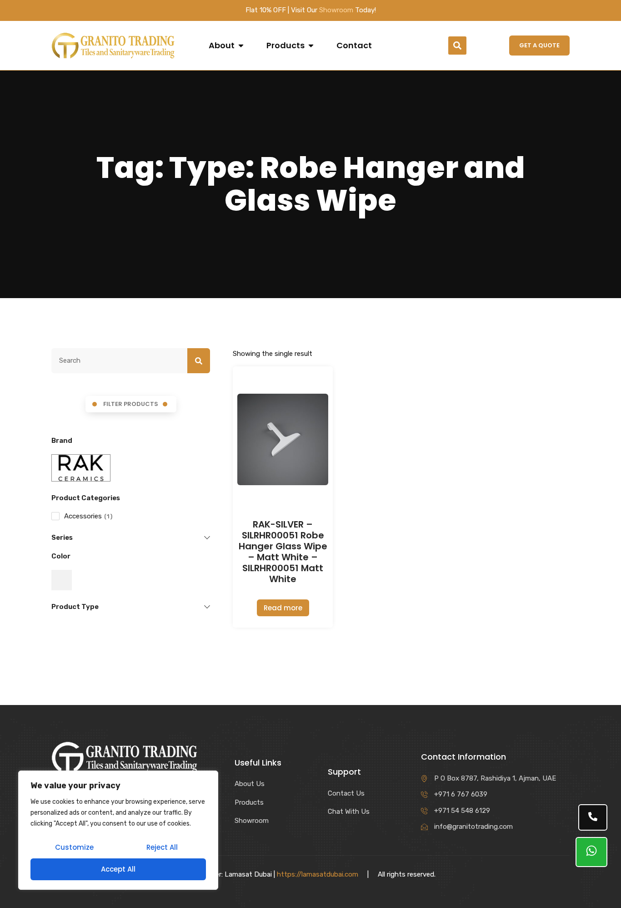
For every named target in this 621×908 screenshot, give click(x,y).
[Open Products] (311, 46)
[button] (457, 45)
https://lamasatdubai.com (317, 874)
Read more (283, 608)
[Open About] (241, 46)
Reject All (162, 847)
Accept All (118, 869)
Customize (74, 847)
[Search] (198, 361)
